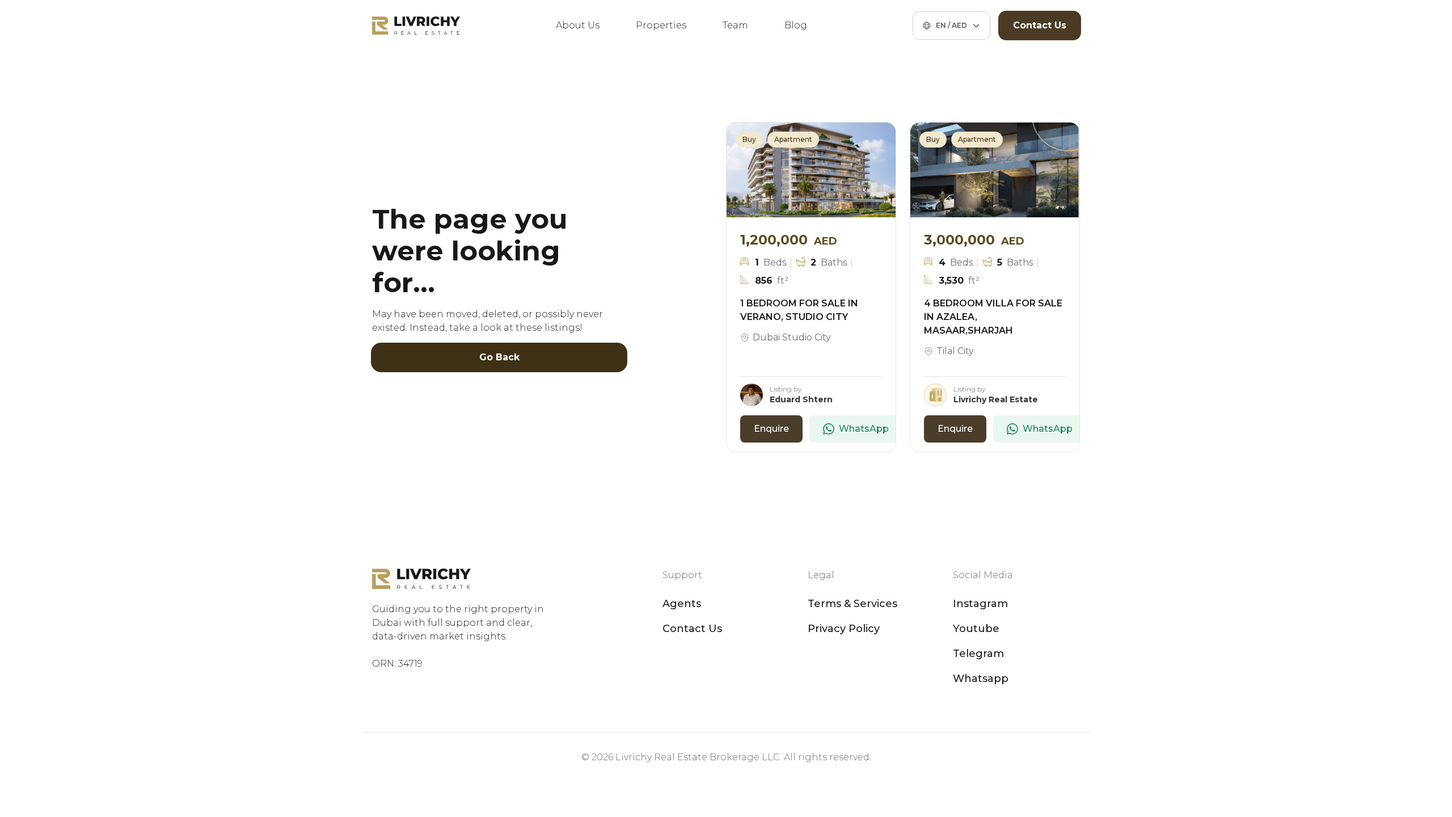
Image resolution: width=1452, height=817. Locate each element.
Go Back (499, 357)
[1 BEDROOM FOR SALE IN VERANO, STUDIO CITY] (811, 170)
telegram (978, 653)
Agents (681, 603)
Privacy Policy (844, 628)
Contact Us (1039, 25)
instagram (980, 603)
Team (735, 25)
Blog (795, 25)
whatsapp (980, 678)
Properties (661, 25)
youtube (976, 628)
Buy (749, 139)
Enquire (771, 428)
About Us (578, 25)
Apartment (793, 139)
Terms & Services (852, 603)
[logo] (416, 25)
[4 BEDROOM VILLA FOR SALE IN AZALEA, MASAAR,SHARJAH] (994, 170)
